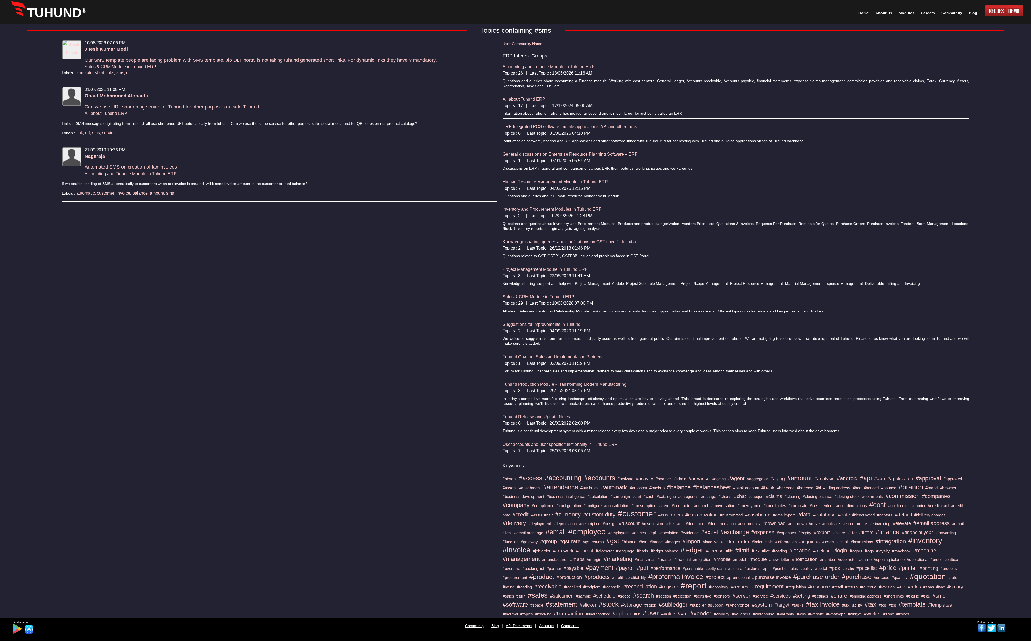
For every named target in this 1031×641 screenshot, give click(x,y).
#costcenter (898, 505)
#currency (568, 514)
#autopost (638, 488)
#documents (749, 523)
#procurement (515, 577)
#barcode (805, 488)
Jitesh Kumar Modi (106, 49)
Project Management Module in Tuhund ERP (545, 269)
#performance (665, 568)
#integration (891, 541)
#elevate (902, 523)
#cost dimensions (851, 505)
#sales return (514, 596)
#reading (524, 587)
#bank (768, 487)
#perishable (693, 568)
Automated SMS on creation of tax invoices (131, 167)
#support (715, 605)
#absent (510, 478)
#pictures (753, 568)
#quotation (928, 576)
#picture (735, 568)
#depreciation (565, 523)
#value (668, 614)
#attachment (530, 488)
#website (816, 614)
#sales (538, 595)
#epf (652, 532)
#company (516, 505)
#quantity (899, 577)
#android (847, 478)
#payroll (625, 568)
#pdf (642, 567)
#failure (838, 532)
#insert (828, 542)
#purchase (857, 576)
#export (822, 532)
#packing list (533, 568)
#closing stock (847, 496)
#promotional (738, 577)
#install (842, 542)
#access (530, 478)
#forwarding (945, 532)
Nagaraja (95, 156)
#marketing (618, 559)
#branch (911, 487)
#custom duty (599, 515)
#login (840, 550)
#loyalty (883, 551)
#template (912, 604)
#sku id (912, 596)
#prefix (848, 568)
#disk (670, 523)
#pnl (766, 568)
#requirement (768, 586)
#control (701, 505)
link (79, 132)
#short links (894, 596)
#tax (870, 604)
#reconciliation (640, 586)
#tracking (543, 614)
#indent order (735, 541)
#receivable (547, 586)
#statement (561, 604)
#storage (631, 605)
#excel (709, 532)
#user (651, 613)
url (87, 132)
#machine (924, 550)
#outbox (951, 559)
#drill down (797, 523)
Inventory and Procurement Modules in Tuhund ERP (552, 209)
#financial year (917, 532)
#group (548, 541)
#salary (955, 586)
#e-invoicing (879, 523)
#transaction (568, 614)
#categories (688, 496)
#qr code (881, 577)
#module (757, 559)
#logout (856, 551)
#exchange (734, 532)
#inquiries (809, 541)
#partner (554, 568)
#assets (510, 488)
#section (663, 596)
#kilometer (605, 551)
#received (572, 587)
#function (510, 542)
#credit (521, 515)
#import (691, 541)
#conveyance (749, 505)
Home (863, 13)
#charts (725, 496)
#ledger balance (664, 551)
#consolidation (616, 505)
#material (682, 559)
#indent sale (762, 542)
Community (474, 626)
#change (708, 496)
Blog (495, 626)
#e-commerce (854, 523)
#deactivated (863, 515)
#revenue (868, 587)
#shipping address (865, 596)
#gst (612, 541)
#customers (670, 515)
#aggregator (757, 478)
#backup (657, 488)
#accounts (599, 478)
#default (903, 515)
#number (828, 559)
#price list (866, 568)
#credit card (938, 505)
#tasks (798, 605)
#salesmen (561, 596)
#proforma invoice (675, 577)
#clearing (792, 496)
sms (120, 72)
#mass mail (645, 559)
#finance (887, 532)
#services (780, 596)
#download (774, 523)
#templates (940, 605)
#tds (892, 605)
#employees (619, 532)
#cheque (755, 496)
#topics (526, 614)
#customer (637, 513)
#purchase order (816, 576)
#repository (718, 587)
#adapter (663, 478)
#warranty (785, 614)
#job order (541, 551)
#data (804, 515)
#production (569, 577)
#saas (928, 587)
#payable (573, 568)
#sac (940, 587)
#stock (609, 604)
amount (157, 193)
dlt (128, 72)
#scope (624, 596)
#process (949, 568)
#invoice (517, 550)
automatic (85, 193)
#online (865, 559)
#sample (583, 596)
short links (104, 72)
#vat (683, 614)
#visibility (721, 614)
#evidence (690, 532)
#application (900, 478)
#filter (852, 532)
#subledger (673, 604)
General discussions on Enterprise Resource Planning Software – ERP (570, 154)
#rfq (901, 586)
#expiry (804, 532)
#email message (528, 532)
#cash (649, 496)
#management (521, 559)
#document (695, 523)
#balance (679, 487)
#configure (592, 505)
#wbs (801, 614)
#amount (799, 478)
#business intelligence (566, 496)
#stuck (650, 605)
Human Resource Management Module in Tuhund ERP (555, 182)
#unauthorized (598, 614)
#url (637, 614)
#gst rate (569, 541)
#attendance (560, 487)
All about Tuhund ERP (106, 113)
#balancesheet (712, 487)
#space (536, 605)
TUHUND (56, 13)
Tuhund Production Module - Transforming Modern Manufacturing (564, 384)
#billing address (836, 488)
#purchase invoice (771, 577)
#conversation (722, 505)
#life (729, 551)
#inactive (710, 542)
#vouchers (741, 614)
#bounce (888, 488)
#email (556, 532)
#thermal (510, 614)
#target (781, 605)
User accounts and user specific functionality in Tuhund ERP (560, 444)
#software (515, 604)
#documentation (722, 523)
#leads (642, 551)
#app (879, 478)
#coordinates (775, 505)
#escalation (668, 532)
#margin (594, 559)
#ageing (719, 478)
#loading (779, 551)
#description (589, 523)
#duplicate (831, 523)
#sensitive (702, 596)
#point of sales (785, 568)
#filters (866, 532)
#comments (872, 496)
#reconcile (612, 587)
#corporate (798, 505)
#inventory (925, 541)
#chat (740, 496)
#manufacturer (555, 559)
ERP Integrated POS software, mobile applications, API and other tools (570, 126)
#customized (731, 515)
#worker (872, 614)
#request (740, 586)
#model (739, 559)
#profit (617, 577)
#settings (820, 596)
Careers (928, 13)
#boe (857, 488)
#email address (931, 523)
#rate (952, 577)
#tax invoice (823, 604)
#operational (917, 559)
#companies (936, 496)
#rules (914, 586)
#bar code (785, 488)
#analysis (824, 478)
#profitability (635, 577)
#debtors (884, 515)
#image (656, 542)
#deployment (539, 523)
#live (766, 551)
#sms (938, 596)
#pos (834, 568)
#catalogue (666, 496)
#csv (548, 515)
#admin (679, 478)
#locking (822, 550)
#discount (629, 523)
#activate (625, 478)
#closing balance (817, 496)
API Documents (519, 626)
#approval (928, 478)
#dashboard (758, 515)
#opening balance (889, 559)
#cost (877, 504)
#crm (536, 515)
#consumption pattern (650, 505)
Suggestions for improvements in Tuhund (541, 324)
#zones (902, 614)
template (84, 72)
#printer (908, 568)
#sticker (588, 605)
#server (741, 596)
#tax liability (852, 605)
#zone (888, 614)
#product (541, 576)
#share (839, 596)
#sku (925, 596)
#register (668, 586)
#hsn (643, 542)
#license (715, 550)
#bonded (871, 488)
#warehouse (763, 614)
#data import (784, 515)
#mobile (722, 559)
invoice (123, 193)
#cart (636, 496)
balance (140, 193)
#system (762, 605)
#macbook (901, 551)
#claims (774, 496)
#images (672, 542)
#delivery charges (930, 515)
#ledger (692, 550)
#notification (805, 559)
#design (609, 523)
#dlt (680, 523)
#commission (902, 496)
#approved (952, 478)
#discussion (652, 523)
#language (625, 551)
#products (597, 577)
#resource (819, 586)
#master (665, 559)
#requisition (796, 587)
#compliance (543, 505)
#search (643, 595)
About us (546, 626)
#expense (762, 532)
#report (693, 585)
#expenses (786, 532)
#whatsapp (835, 614)
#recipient (591, 587)
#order (936, 559)
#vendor (700, 613)
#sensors (722, 596)
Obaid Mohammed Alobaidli (116, 96)
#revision (887, 587)
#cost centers (822, 505)
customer (105, 193)
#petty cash (715, 568)
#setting (801, 596)
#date (844, 515)
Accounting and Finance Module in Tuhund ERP (131, 174)
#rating (508, 587)
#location (800, 550)
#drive (814, 523)
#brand (931, 488)
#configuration (569, 505)
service (109, 132)
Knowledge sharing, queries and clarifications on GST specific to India (569, 241)
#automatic (614, 487)
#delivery (514, 523)
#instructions (862, 542)
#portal (821, 568)
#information (786, 542)
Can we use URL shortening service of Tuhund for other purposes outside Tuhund (172, 107)
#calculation (597, 496)
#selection (682, 596)
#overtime (511, 568)
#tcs (882, 605)
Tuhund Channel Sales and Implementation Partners (552, 357)
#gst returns (593, 542)
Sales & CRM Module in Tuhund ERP (120, 66)
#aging (777, 478)
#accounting (563, 478)
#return (851, 587)
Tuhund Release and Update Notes (536, 416)
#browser (948, 488)
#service (760, 596)
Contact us (570, 626)
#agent (736, 478)
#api (866, 478)
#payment (599, 567)
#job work (563, 550)
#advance (699, 478)
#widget (854, 614)
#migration (702, 559)
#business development (523, 496)
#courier (918, 505)
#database (824, 515)
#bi (818, 488)
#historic (629, 542)
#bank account (746, 488)
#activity (644, 478)
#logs (869, 551)
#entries (639, 532)
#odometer (847, 559)
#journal (584, 550)
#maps (577, 559)
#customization (701, 515)
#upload (622, 614)
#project (715, 577)
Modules (906, 13)
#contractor (682, 505)
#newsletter (779, 559)
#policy (806, 568)
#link (756, 551)
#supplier (698, 605)
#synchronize (737, 605)
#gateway (529, 542)
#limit (742, 550)
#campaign (620, 496)
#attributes (589, 488)
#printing (929, 568)
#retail (837, 587)
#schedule (604, 596)
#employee (587, 531)
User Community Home (522, 44)
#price (887, 567)
